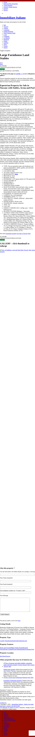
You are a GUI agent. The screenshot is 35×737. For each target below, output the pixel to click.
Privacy (6, 10)
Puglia (5, 41)
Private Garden (8, 649)
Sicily (5, 44)
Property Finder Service (10, 7)
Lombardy (7, 36)
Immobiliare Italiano (13, 17)
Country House (4, 641)
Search (5, 47)
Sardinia (6, 43)
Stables (23, 649)
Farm (16, 641)
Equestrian (12, 641)
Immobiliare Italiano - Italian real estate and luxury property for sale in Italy (17, 705)
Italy (5, 25)
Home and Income (5, 648)
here (19, 620)
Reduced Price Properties (11, 4)
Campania (6, 30)
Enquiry (6, 8)
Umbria (6, 28)
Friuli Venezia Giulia (9, 33)
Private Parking (16, 649)
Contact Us (3, 702)
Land (25, 641)
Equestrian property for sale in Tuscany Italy (18, 233)
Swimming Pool (29, 649)
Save (1, 62)
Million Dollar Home (16, 648)
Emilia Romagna (8, 31)
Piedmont (6, 39)
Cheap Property (8, 5)
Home (5, 2)
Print (1, 64)
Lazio (5, 34)
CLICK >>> (19, 74)
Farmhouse (21, 641)
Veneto (6, 46)
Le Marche (7, 38)
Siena (4, 656)
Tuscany (6, 26)
